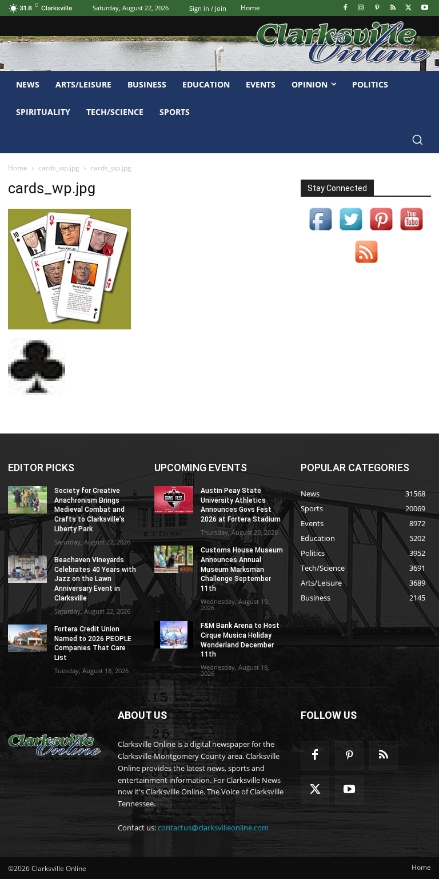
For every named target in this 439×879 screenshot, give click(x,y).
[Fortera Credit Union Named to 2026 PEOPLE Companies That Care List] (27, 638)
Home (17, 168)
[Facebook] (345, 8)
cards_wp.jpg (58, 168)
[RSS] (393, 8)
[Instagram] (361, 8)
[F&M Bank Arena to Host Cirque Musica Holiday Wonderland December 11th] (173, 635)
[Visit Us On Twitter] (351, 230)
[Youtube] (424, 8)
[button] (417, 139)
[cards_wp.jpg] (69, 326)
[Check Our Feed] (366, 263)
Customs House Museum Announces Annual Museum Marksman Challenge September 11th (242, 569)
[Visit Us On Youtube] (411, 230)
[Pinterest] (377, 8)
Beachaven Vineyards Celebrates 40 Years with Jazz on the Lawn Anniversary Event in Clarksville (95, 579)
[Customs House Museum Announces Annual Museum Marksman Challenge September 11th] (173, 559)
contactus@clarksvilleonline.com (213, 827)
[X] (408, 8)
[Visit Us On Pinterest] (381, 230)
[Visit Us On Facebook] (320, 230)
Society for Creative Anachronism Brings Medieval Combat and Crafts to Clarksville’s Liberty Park (89, 510)
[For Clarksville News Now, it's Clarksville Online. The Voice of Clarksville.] (55, 745)
